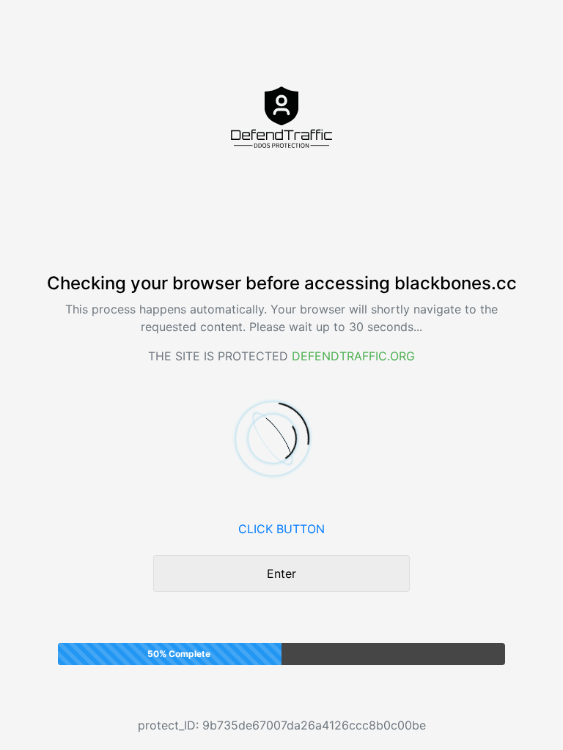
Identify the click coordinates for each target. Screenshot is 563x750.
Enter (281, 573)
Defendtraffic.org (353, 356)
